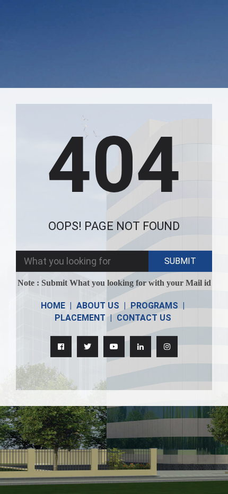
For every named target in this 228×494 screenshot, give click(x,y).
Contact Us (144, 318)
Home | (56, 306)
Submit (180, 261)
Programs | (157, 306)
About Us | (101, 306)
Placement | (83, 318)
